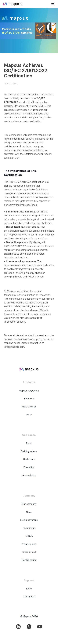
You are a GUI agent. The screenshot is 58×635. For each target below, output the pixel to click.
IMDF (29, 414)
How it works (29, 406)
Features (29, 398)
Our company (29, 503)
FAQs (29, 588)
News (29, 512)
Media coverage (29, 519)
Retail (29, 443)
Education (29, 467)
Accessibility (29, 475)
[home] (16, 4)
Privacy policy (29, 544)
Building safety (29, 451)
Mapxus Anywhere (29, 390)
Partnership (29, 528)
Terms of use (29, 551)
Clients (29, 535)
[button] (52, 4)
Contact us (29, 596)
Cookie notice (29, 559)
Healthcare (29, 459)
